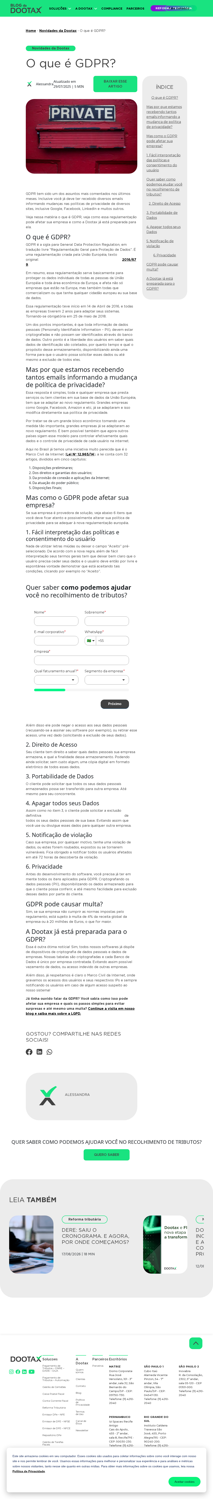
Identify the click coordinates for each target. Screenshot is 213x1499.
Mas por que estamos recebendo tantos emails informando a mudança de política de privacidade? (164, 117)
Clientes (80, 1379)
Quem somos (80, 1371)
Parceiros (135, 8)
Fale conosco (179, 8)
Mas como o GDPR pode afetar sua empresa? (161, 141)
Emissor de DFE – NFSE (56, 1421)
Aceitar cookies (184, 1481)
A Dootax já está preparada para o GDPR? (160, 284)
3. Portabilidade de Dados (162, 215)
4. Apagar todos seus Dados (163, 229)
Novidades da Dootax (58, 31)
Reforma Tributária (54, 1407)
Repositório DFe (51, 1435)
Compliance (111, 8)
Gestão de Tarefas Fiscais (52, 1443)
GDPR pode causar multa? (162, 266)
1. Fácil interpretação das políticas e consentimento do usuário (163, 162)
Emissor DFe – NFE (53, 1414)
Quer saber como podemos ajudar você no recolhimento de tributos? (164, 186)
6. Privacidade (164, 255)
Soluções (58, 8)
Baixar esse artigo (115, 83)
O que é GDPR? (164, 98)
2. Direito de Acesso (165, 204)
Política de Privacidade (28, 1471)
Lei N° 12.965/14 (80, 454)
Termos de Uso (80, 1413)
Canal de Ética (81, 1422)
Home (31, 31)
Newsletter (80, 1430)
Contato (81, 1386)
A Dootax (84, 8)
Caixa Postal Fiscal (53, 1394)
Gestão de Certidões (54, 1387)
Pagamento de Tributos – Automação (55, 1379)
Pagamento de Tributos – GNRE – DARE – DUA (53, 1368)
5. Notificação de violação (160, 243)
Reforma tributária (84, 1219)
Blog (78, 1393)
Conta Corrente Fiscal (55, 1401)
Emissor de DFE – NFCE (56, 1428)
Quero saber (106, 1155)
